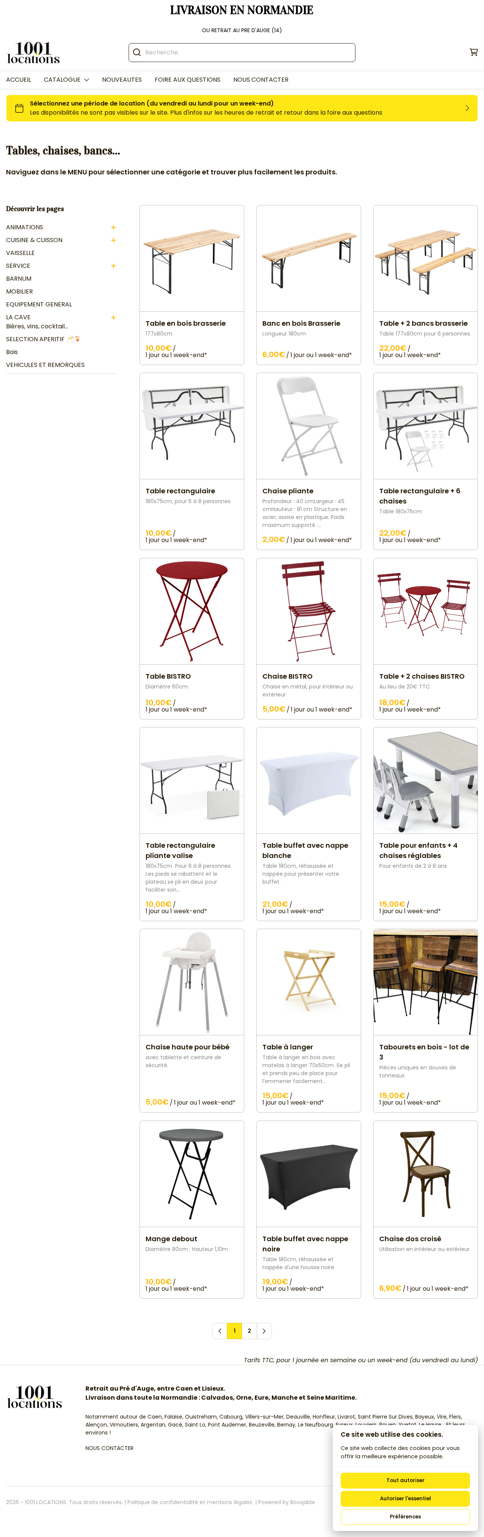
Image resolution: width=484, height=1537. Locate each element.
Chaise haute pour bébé (188, 1047)
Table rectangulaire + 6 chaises (420, 496)
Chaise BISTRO (287, 676)
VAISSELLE (20, 253)
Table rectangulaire (180, 491)
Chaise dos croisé (410, 1238)
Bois (12, 352)
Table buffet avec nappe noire (305, 1244)
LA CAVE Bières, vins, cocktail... (37, 322)
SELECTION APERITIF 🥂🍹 (43, 339)
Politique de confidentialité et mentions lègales (189, 1502)
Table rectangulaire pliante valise (180, 850)
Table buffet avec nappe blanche (305, 850)
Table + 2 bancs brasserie (423, 323)
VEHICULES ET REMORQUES (45, 365)
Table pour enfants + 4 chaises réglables (418, 850)
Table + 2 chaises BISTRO (422, 676)
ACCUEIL (18, 79)
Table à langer (287, 1047)
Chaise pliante (287, 491)
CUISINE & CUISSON (34, 240)
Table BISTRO (168, 676)
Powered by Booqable (286, 1502)
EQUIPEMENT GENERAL (39, 304)
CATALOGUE (62, 79)
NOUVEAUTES (122, 79)
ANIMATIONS (24, 227)
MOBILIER (19, 291)
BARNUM (18, 278)
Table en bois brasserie (186, 323)
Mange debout (171, 1238)
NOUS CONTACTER (261, 79)
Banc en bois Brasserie (301, 323)
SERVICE (18, 265)
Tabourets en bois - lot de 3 (424, 1052)
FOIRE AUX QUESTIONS (187, 79)
